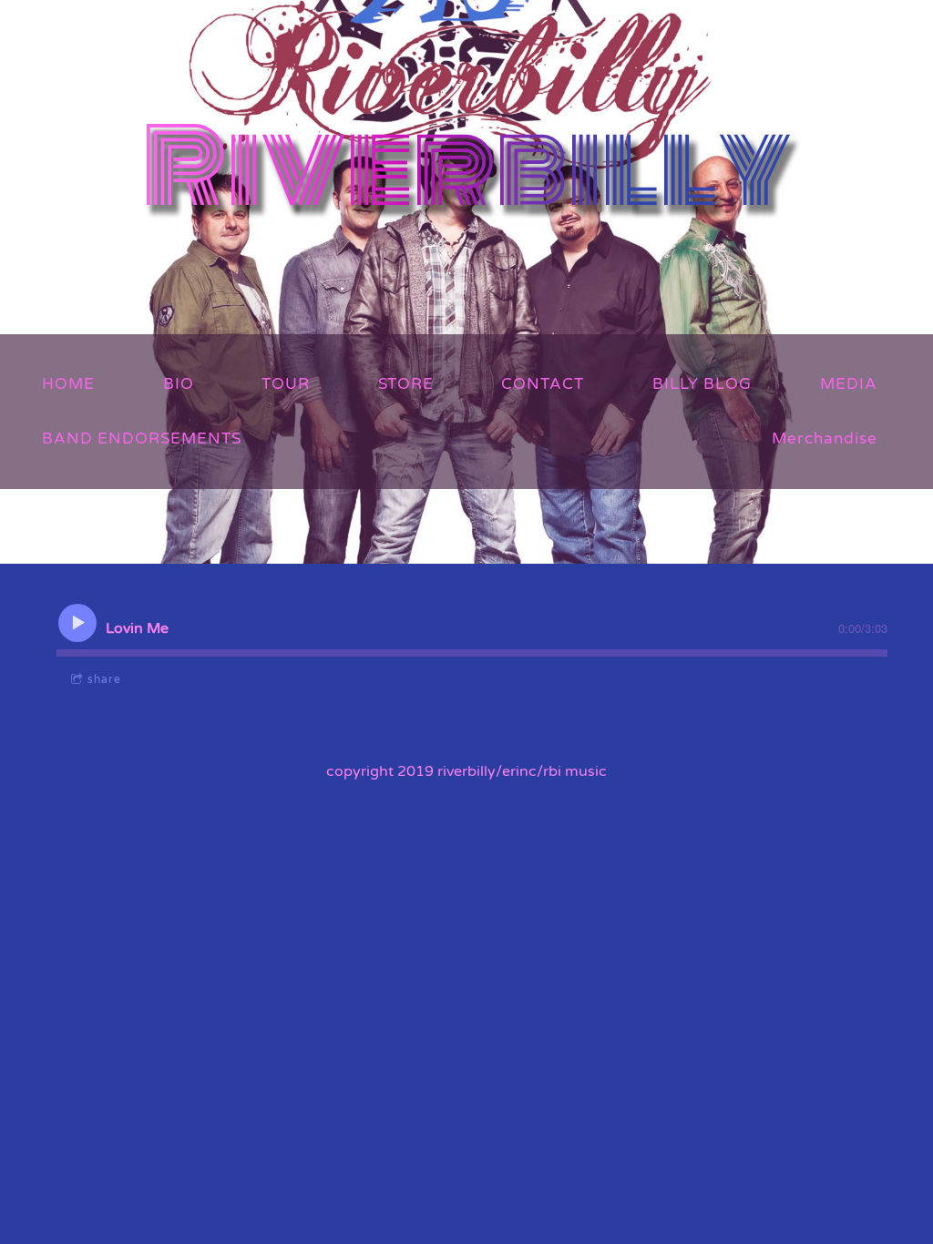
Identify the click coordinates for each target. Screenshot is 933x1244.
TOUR (285, 383)
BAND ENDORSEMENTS (141, 438)
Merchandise (824, 438)
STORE (406, 383)
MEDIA (848, 383)
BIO (178, 383)
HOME (68, 383)
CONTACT (542, 383)
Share (104, 679)
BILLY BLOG (702, 383)
